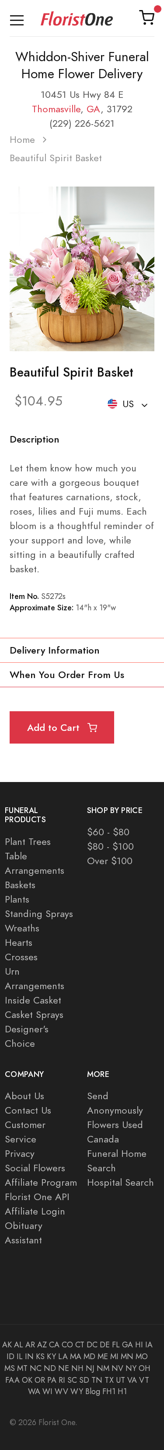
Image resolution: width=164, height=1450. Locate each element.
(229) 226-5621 (82, 123)
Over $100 (110, 861)
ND (50, 1368)
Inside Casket (33, 1000)
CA (54, 1344)
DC (92, 1344)
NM (103, 1368)
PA (51, 1380)
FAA (12, 1380)
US (128, 404)
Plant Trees (28, 841)
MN (127, 1356)
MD (89, 1356)
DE (105, 1344)
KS (40, 1356)
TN (96, 1380)
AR (30, 1344)
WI (47, 1391)
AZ (42, 1344)
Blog (92, 1391)
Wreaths (22, 928)
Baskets (20, 885)
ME (103, 1356)
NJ (90, 1368)
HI (139, 1344)
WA (34, 1391)
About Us (24, 1096)
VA (132, 1380)
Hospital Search (120, 1182)
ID (10, 1356)
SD (84, 1380)
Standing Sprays (39, 914)
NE (63, 1368)
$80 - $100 (110, 846)
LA (63, 1356)
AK (7, 1344)
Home (22, 139)
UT (120, 1380)
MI (114, 1356)
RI (62, 1380)
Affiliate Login (35, 1211)
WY (76, 1391)
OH (144, 1368)
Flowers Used (115, 1125)
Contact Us (28, 1110)
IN (29, 1356)
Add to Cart (55, 727)
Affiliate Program (41, 1182)
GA (94, 109)
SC (72, 1380)
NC (36, 1368)
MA (75, 1356)
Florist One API (37, 1197)
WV (61, 1391)
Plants (17, 899)
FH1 (108, 1391)
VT (144, 1380)
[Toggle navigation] (17, 18)
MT (22, 1368)
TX (109, 1380)
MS (9, 1368)
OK (27, 1380)
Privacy (20, 1153)
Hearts (18, 942)
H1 (122, 1391)
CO (67, 1344)
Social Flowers (35, 1168)
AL (18, 1344)
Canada (103, 1139)
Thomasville (56, 109)
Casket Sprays (34, 1014)
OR (40, 1380)
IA (149, 1344)
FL (116, 1344)
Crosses (21, 957)
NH (77, 1368)
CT (79, 1344)
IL (20, 1356)
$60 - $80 (108, 832)
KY (51, 1356)
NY (131, 1368)
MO (142, 1356)
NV (117, 1368)
